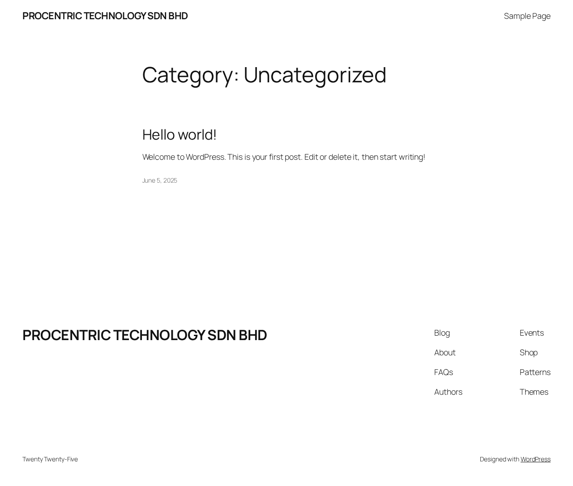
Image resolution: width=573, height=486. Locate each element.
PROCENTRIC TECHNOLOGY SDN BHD (144, 335)
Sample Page (527, 15)
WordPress (536, 459)
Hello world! (180, 135)
